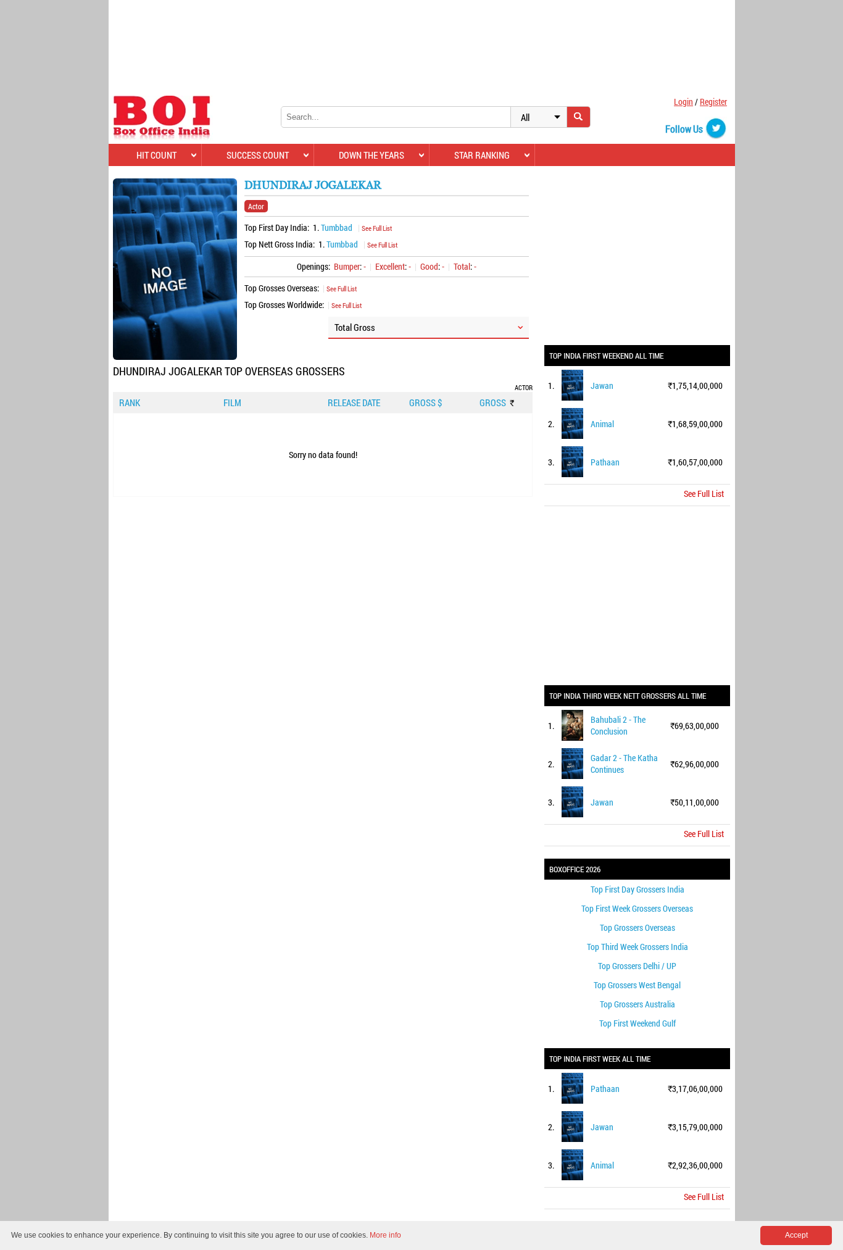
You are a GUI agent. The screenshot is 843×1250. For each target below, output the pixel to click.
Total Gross (354, 327)
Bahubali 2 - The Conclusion (618, 725)
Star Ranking (482, 155)
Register (713, 101)
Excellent (390, 266)
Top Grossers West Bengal (637, 985)
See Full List (377, 228)
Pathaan (605, 462)
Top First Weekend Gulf (637, 1023)
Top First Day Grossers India (637, 889)
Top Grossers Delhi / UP (637, 966)
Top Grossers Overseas (637, 927)
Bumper (347, 266)
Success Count (257, 155)
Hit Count (156, 155)
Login (683, 101)
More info (385, 1235)
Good (429, 266)
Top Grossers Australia (637, 1004)
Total (462, 266)
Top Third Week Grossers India (637, 946)
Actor (256, 206)
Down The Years (371, 155)
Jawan (602, 385)
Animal (602, 424)
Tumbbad (336, 227)
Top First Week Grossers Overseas (637, 908)
